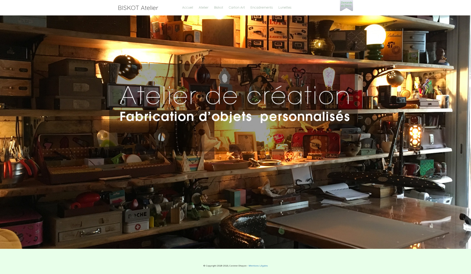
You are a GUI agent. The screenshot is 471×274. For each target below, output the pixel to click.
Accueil (187, 7)
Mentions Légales (258, 265)
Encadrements (261, 7)
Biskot (218, 7)
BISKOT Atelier (138, 7)
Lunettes (284, 7)
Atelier (203, 7)
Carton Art (237, 7)
